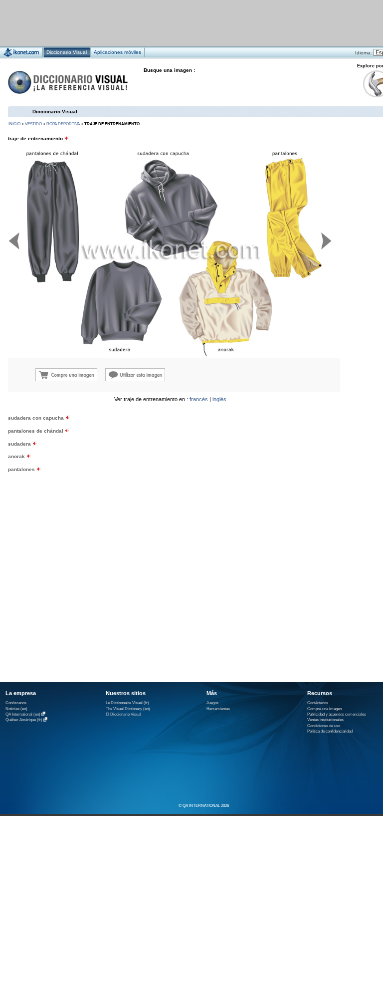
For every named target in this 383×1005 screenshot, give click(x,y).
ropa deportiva (63, 124)
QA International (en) (22, 714)
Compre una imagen (324, 709)
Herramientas (218, 709)
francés (199, 399)
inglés (219, 399)
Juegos (212, 703)
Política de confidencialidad (330, 731)
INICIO (14, 124)
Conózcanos (15, 703)
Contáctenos (317, 703)
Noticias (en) (16, 709)
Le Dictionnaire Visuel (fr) (127, 703)
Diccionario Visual (54, 111)
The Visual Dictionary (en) (128, 709)
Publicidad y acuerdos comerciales (336, 714)
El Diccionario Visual (123, 714)
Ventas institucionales (325, 720)
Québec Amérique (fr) (23, 720)
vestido (33, 124)
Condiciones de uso (323, 726)
